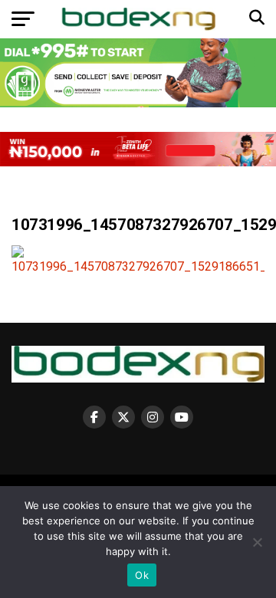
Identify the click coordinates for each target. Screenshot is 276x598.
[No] (256, 542)
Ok (142, 575)
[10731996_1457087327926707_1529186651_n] (138, 266)
